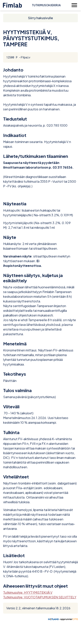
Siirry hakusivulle (40, 18)
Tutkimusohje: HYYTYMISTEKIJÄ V (27, 592)
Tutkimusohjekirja (46, 5)
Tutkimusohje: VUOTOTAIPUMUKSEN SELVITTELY (39, 597)
